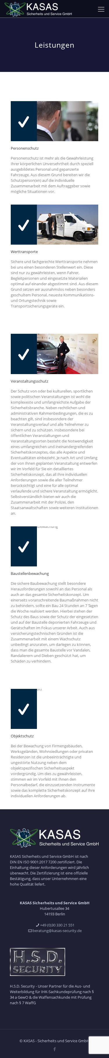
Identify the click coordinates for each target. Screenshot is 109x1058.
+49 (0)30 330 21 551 (57, 925)
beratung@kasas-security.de (57, 930)
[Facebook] (54, 1049)
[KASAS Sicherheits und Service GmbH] (38, 8)
